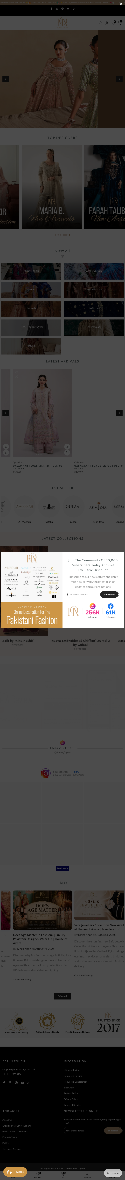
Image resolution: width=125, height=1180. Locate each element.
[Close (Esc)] (121, 4)
